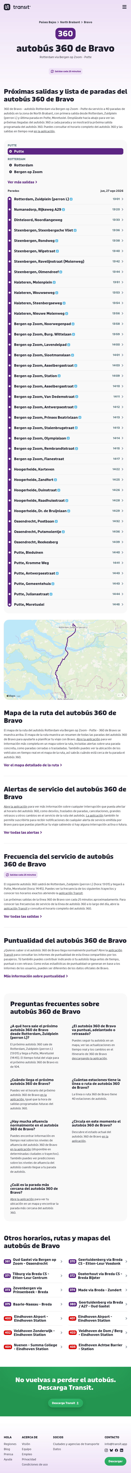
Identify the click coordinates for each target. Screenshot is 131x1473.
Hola (8, 1437)
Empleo (27, 1454)
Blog (7, 1449)
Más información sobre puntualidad (34, 976)
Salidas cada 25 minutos (68, 71)
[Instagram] (106, 1450)
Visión (26, 1444)
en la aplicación (44, 131)
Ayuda (8, 1459)
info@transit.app (116, 1444)
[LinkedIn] (121, 1450)
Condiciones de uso (35, 1464)
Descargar (115, 1461)
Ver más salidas (21, 182)
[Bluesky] (111, 1450)
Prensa (8, 1454)
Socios (58, 1437)
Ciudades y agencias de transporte (76, 1444)
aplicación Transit (71, 893)
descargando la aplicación (89, 1058)
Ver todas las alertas (21, 832)
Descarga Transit (63, 1403)
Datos (57, 1449)
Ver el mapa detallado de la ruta (31, 765)
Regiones (10, 1444)
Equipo (26, 1449)
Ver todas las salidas (21, 916)
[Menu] (124, 7)
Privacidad (29, 1459)
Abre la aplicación (88, 739)
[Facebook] (116, 1450)
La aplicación (95, 815)
